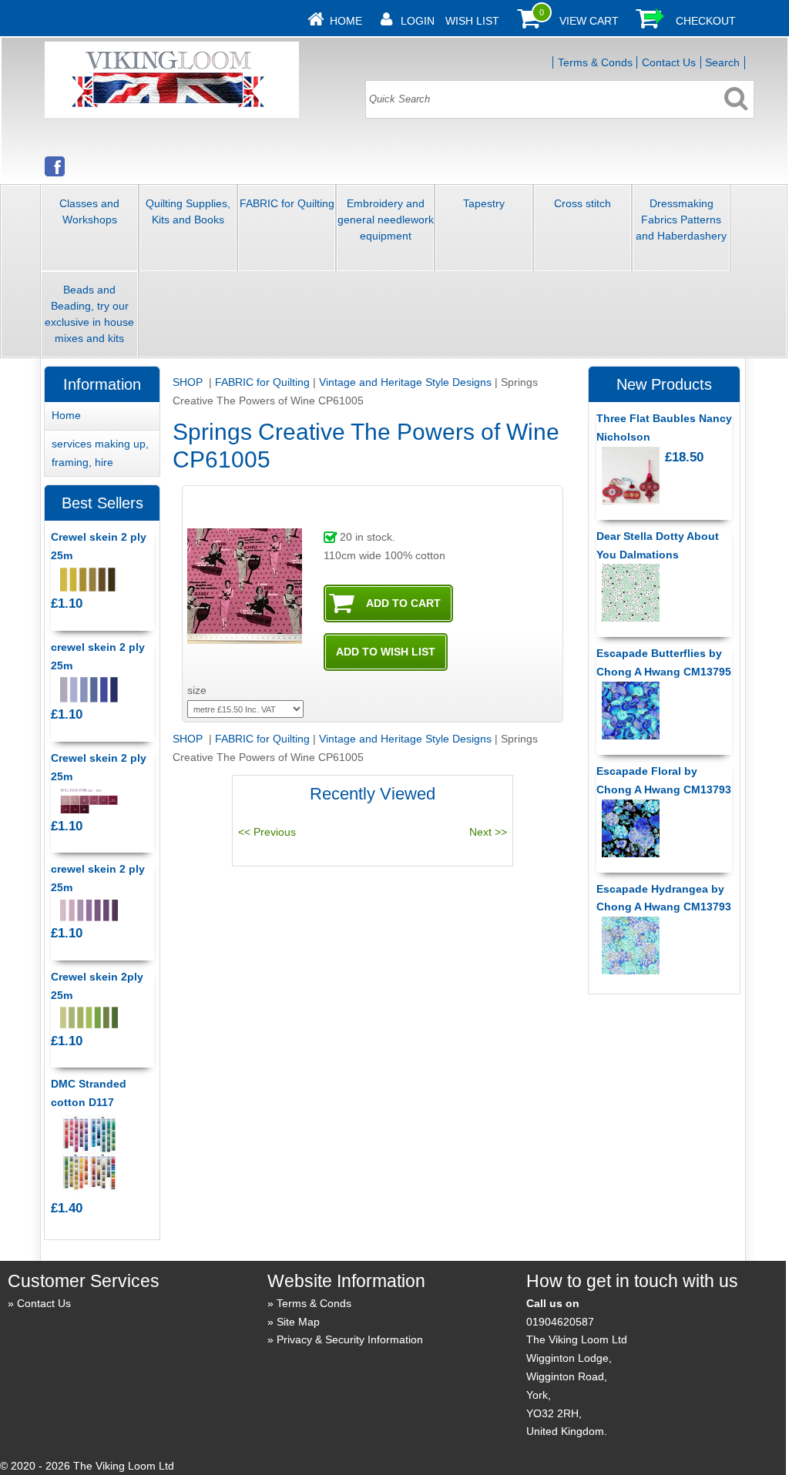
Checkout (706, 21)
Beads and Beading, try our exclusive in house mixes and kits (89, 313)
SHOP (189, 382)
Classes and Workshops (89, 211)
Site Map (298, 1322)
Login (418, 21)
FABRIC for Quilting (287, 203)
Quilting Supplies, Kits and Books (188, 211)
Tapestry (484, 203)
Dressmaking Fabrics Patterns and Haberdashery (681, 219)
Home (346, 21)
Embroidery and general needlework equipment (385, 219)
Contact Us (669, 62)
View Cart (589, 21)
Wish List (472, 21)
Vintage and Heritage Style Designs (405, 382)
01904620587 (560, 1322)
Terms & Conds (595, 62)
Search (722, 62)
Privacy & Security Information (350, 1339)
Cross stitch (582, 203)
